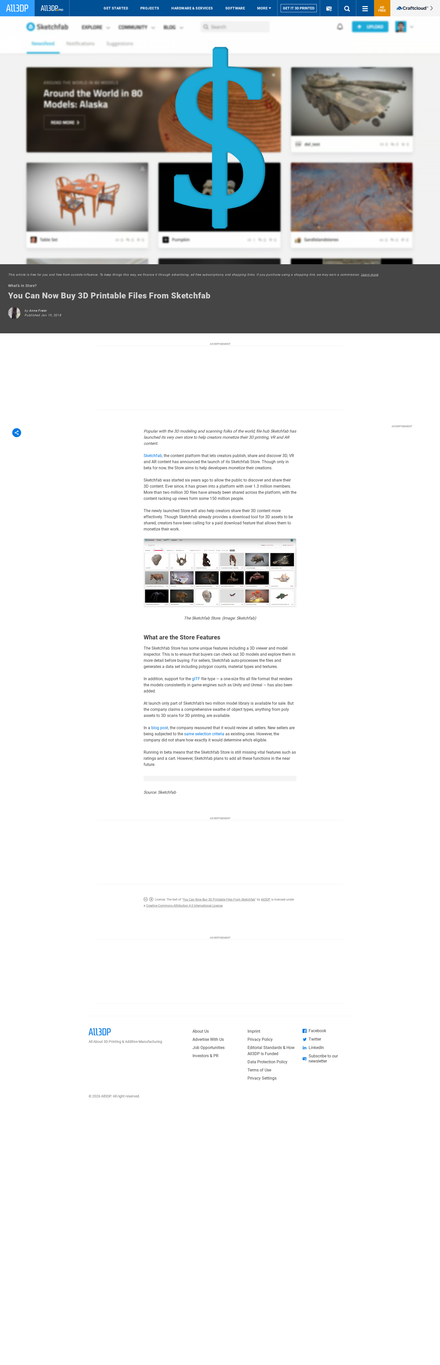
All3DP (265, 899)
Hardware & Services (192, 8)
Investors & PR (205, 1055)
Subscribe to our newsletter (323, 1059)
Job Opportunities (209, 1047)
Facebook (317, 1030)
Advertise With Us (208, 1039)
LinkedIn (316, 1047)
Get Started (116, 8)
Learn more (370, 274)
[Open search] (347, 8)
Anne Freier (38, 310)
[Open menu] (365, 8)
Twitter (315, 1039)
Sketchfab (153, 455)
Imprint (254, 1031)
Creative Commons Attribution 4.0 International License (184, 905)
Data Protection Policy (267, 1061)
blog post (159, 727)
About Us (201, 1031)
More (262, 8)
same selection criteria (204, 733)
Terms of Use (259, 1070)
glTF (196, 678)
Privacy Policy (260, 1039)
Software (235, 8)
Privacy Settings (262, 1078)
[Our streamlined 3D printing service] (415, 8)
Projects (149, 8)
